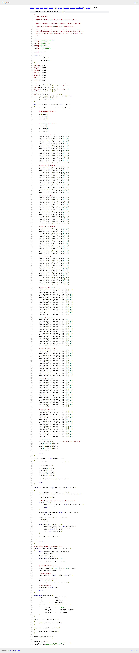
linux (45, 8)
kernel (32, 8)
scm (41, 8)
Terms (18, 650)
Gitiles (9, 650)
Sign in (135, 2)
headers (66, 8)
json (136, 650)
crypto (88, 8)
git (55, 8)
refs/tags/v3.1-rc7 (76, 8)
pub (37, 8)
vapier (60, 8)
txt (132, 650)
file (63, 11)
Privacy (14, 650)
